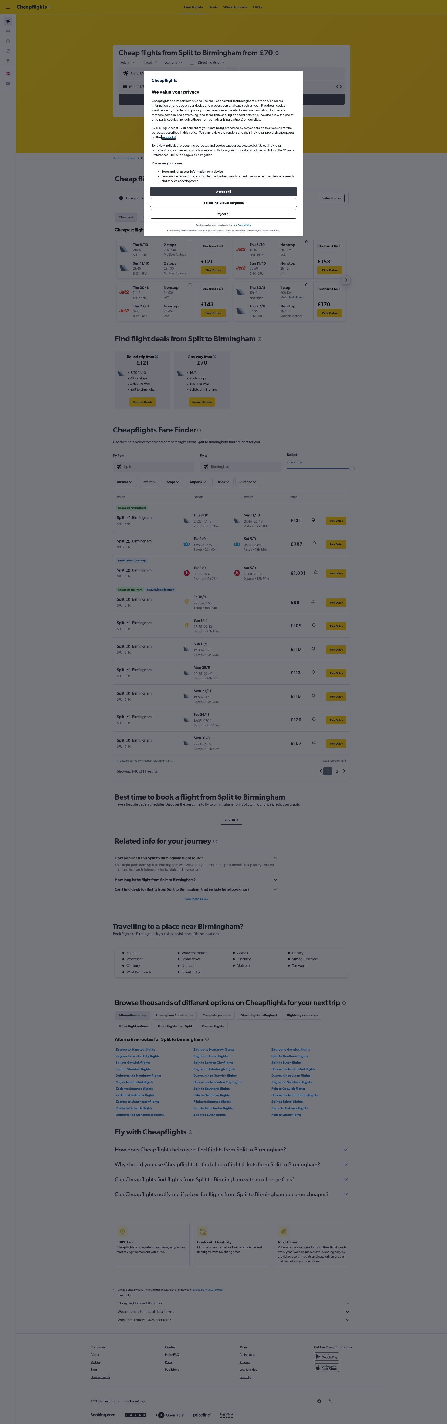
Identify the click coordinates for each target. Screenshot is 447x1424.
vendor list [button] (168, 137)
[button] (223, 191)
